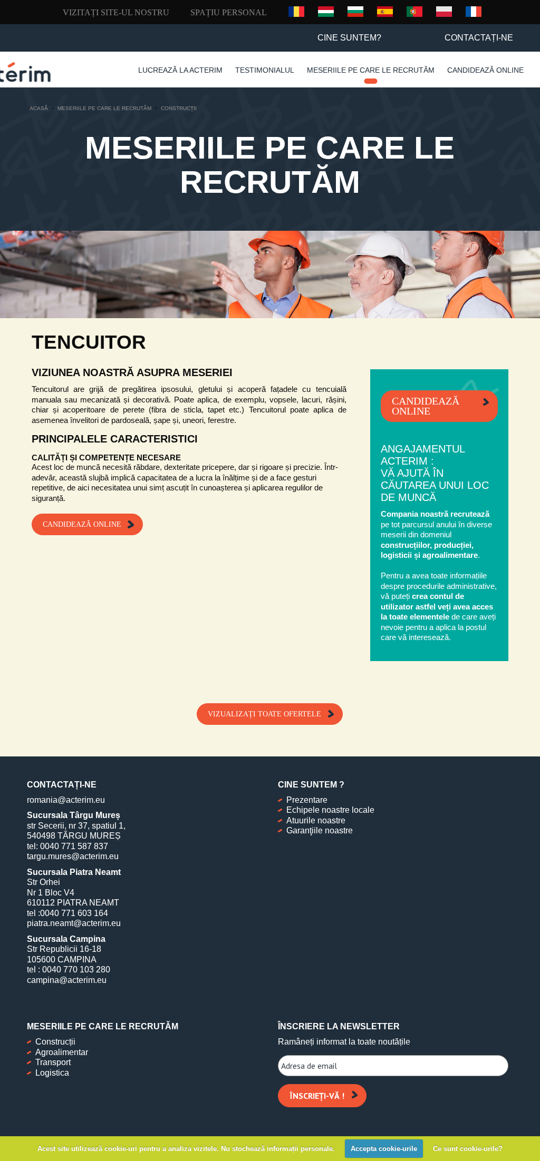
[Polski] (444, 11)
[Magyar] (326, 11)
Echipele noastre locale (330, 809)
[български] (355, 11)
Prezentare (306, 799)
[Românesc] (296, 11)
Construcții (55, 1041)
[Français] (473, 11)
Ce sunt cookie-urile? (468, 1149)
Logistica (52, 1072)
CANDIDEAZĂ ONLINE (82, 524)
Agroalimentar (61, 1052)
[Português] (414, 11)
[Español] (385, 11)
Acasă (39, 108)
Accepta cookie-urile (384, 1149)
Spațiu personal (228, 12)
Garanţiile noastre (319, 830)
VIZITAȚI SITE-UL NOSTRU (116, 12)
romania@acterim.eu (66, 799)
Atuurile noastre (315, 820)
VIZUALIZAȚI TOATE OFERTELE (264, 714)
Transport (53, 1062)
